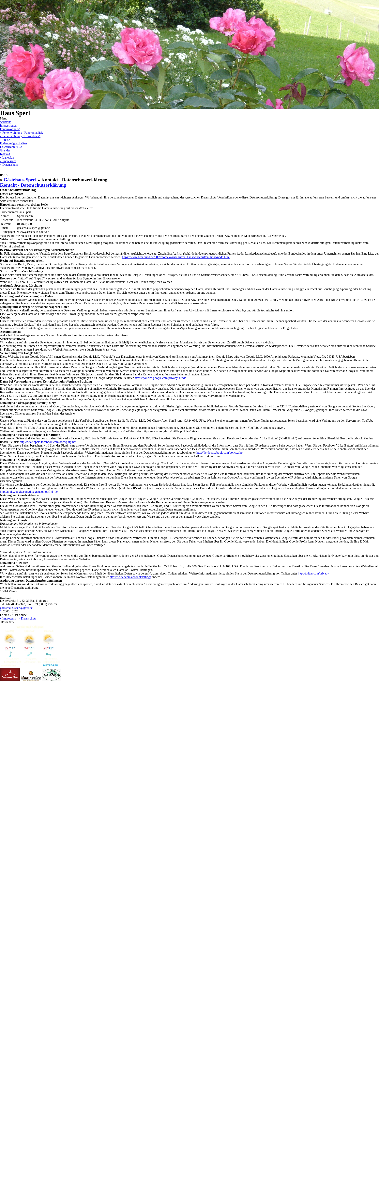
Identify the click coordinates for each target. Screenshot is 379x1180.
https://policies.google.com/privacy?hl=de (160, 378)
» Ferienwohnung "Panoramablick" (22, 132)
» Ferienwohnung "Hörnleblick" (20, 136)
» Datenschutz (9, 164)
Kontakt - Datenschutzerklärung (33, 185)
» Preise (5, 139)
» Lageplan (7, 157)
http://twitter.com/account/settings (130, 577)
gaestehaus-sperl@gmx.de (16, 607)
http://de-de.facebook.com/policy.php (219, 452)
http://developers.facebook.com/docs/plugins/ (48, 442)
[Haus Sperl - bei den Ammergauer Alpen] (10, 680)
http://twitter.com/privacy (313, 573)
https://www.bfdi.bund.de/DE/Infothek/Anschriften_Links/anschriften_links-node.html (176, 257)
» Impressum (8, 161)
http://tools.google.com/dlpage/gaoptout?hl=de (29, 491)
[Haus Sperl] (31, 680)
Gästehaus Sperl (20, 179)
